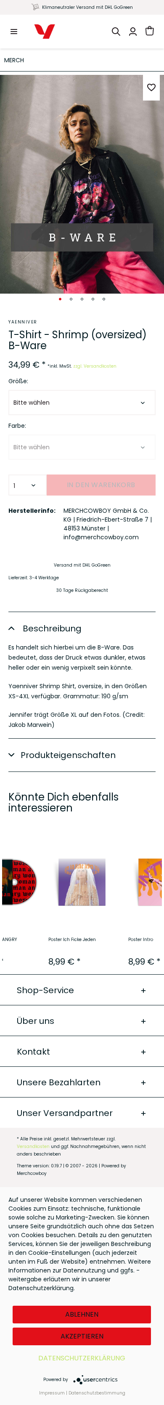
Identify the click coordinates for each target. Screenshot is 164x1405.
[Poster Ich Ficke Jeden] (82, 882)
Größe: (18, 381)
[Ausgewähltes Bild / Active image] (60, 299)
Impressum (52, 1393)
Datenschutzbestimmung (97, 1393)
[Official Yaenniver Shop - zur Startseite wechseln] (45, 31)
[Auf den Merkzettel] (151, 88)
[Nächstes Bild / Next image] (71, 299)
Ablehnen (81, 1314)
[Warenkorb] (149, 31)
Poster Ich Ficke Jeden (72, 940)
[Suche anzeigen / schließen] (116, 31)
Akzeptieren (82, 1336)
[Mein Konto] (132, 31)
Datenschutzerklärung (81, 1358)
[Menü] (13, 31)
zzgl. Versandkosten (94, 366)
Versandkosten (33, 1146)
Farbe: (17, 426)
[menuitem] (13, 31)
